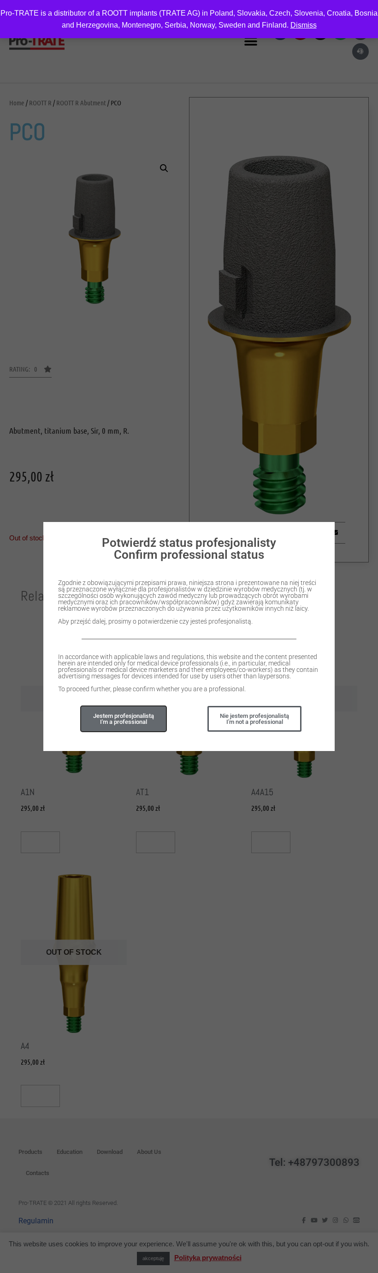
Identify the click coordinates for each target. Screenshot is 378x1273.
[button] (254, 719)
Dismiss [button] (303, 25)
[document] (189, 636)
